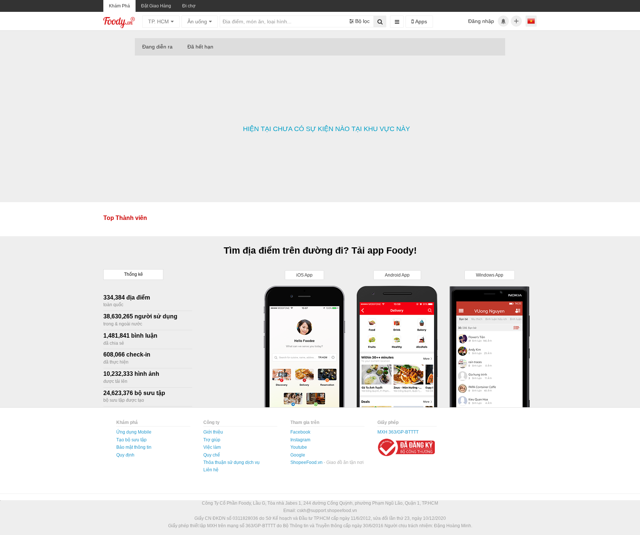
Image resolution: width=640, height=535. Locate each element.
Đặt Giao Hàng (156, 6)
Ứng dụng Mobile (133, 432)
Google (297, 455)
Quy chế (211, 455)
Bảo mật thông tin (133, 447)
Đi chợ (189, 6)
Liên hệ (211, 469)
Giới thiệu (213, 432)
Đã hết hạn (200, 47)
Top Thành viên (125, 218)
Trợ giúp (211, 439)
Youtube (298, 447)
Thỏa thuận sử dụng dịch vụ (231, 462)
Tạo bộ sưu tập (131, 439)
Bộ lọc (362, 21)
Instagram (300, 439)
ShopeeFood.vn (307, 462)
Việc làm (212, 447)
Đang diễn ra (157, 47)
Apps (420, 21)
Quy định (125, 455)
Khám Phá (119, 6)
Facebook (300, 432)
